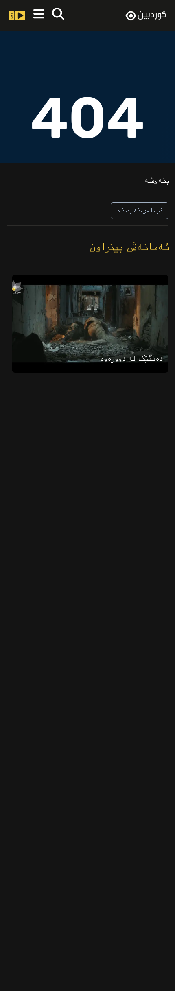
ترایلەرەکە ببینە (140, 210)
